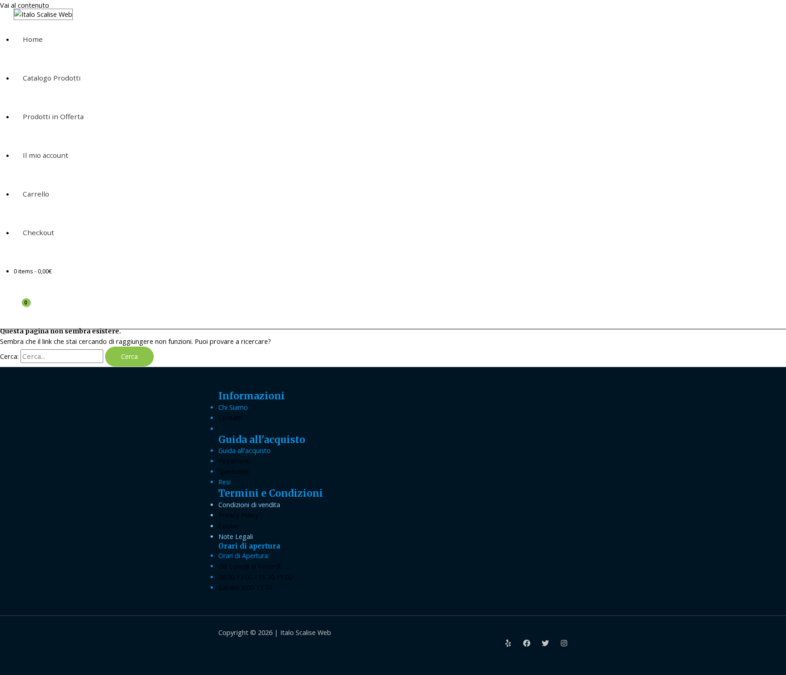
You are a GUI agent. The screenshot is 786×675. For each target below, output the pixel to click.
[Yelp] (508, 644)
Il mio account (45, 155)
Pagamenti (234, 461)
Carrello (36, 193)
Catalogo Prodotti (52, 77)
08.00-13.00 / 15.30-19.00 (255, 577)
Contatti (230, 417)
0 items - (33, 271)
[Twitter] (545, 644)
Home (33, 39)
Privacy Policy (238, 515)
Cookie (228, 526)
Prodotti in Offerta (53, 116)
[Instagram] (564, 644)
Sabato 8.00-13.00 (245, 587)
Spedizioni (233, 471)
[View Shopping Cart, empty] (21, 309)
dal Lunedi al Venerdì (249, 566)
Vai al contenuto (24, 5)
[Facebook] (526, 644)
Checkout (38, 232)
